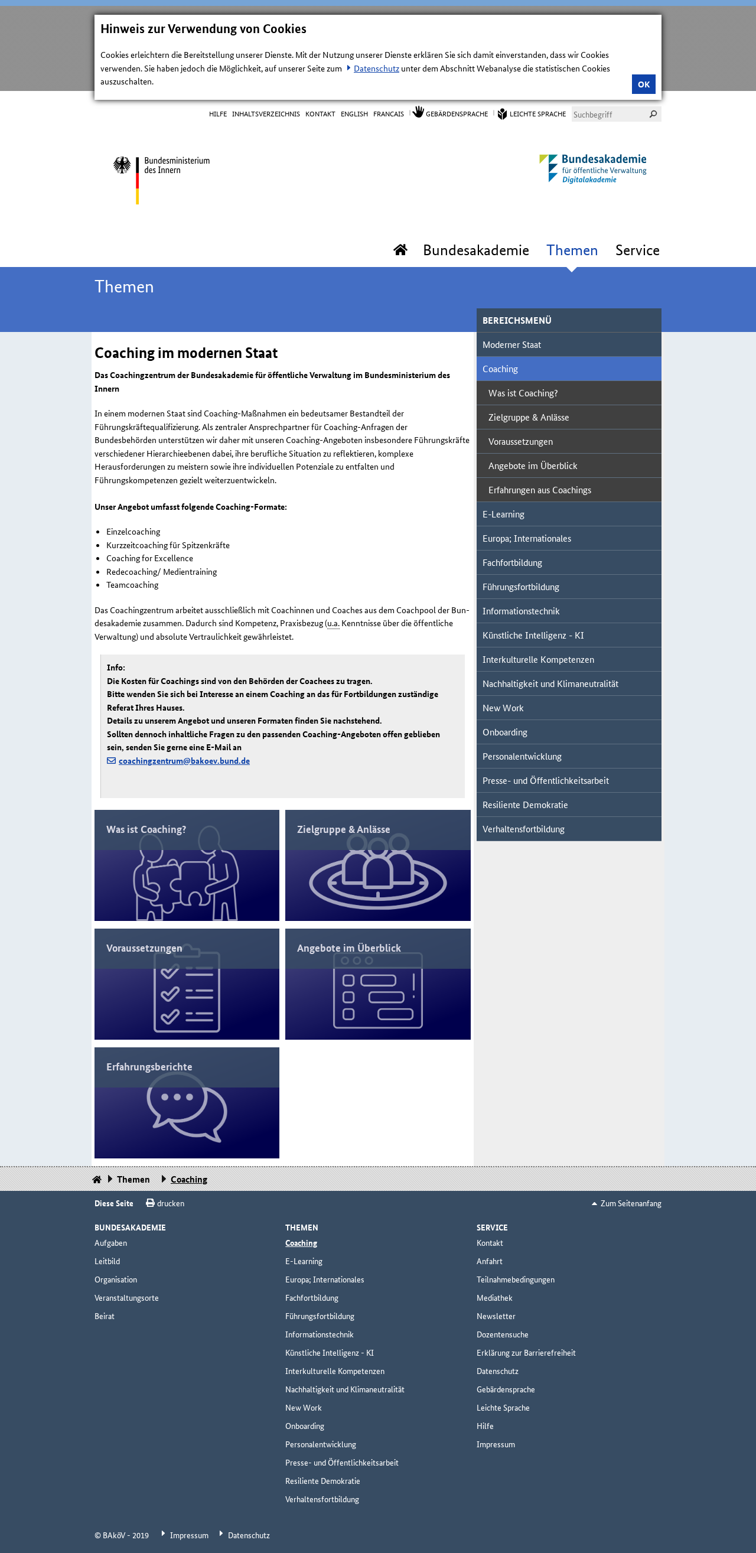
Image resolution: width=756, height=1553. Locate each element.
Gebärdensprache (457, 113)
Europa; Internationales (527, 538)
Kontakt (320, 113)
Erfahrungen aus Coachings (539, 489)
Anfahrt (490, 1261)
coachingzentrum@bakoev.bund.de (184, 760)
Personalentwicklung (522, 756)
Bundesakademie (476, 250)
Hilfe (218, 113)
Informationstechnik (521, 610)
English (354, 113)
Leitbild (107, 1261)
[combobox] (617, 114)
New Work (503, 707)
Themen (572, 250)
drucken (170, 1203)
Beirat (104, 1315)
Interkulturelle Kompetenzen (538, 659)
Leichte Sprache (538, 113)
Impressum (496, 1444)
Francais (388, 113)
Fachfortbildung (512, 562)
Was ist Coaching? (523, 392)
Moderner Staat (512, 344)
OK (644, 84)
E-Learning (503, 513)
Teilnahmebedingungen (516, 1279)
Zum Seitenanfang (631, 1203)
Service (637, 250)
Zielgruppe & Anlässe (528, 417)
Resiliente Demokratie (525, 804)
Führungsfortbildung (521, 586)
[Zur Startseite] (160, 178)
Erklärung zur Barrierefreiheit (526, 1352)
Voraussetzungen (520, 441)
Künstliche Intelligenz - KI (533, 635)
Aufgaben (110, 1242)
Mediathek (495, 1297)
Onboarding (505, 731)
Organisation (115, 1279)
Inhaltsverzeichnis (266, 113)
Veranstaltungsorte (126, 1297)
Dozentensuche (503, 1334)
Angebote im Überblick (533, 465)
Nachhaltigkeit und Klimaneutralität (550, 683)
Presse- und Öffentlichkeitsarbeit (546, 780)
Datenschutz (376, 68)
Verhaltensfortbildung (524, 828)
